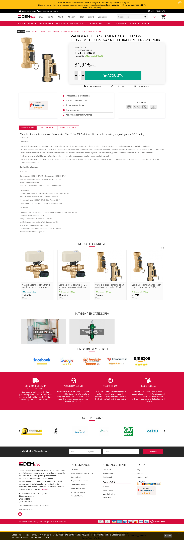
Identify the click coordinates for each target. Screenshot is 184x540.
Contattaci (107, 469)
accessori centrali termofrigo (92, 332)
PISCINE (132, 23)
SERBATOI (31, 23)
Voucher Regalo (142, 477)
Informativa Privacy (78, 488)
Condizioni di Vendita (78, 484)
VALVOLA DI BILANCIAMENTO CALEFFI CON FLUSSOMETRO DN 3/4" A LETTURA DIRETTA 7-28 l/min (66, 32)
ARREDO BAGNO (105, 23)
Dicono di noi (75, 477)
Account (106, 486)
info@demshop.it (27, 496)
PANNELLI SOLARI (61, 23)
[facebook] (20, 514)
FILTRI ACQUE (120, 23)
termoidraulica (43, 332)
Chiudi (168, 535)
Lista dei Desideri (109, 494)
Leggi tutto (45, 489)
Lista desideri (143, 86)
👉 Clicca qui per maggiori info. (133, 5)
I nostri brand (92, 418)
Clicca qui (46, 537)
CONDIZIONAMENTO (77, 23)
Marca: (76, 47)
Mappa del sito (108, 473)
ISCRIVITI (153, 451)
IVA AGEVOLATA (77, 496)
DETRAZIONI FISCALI (78, 492)
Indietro (22, 32)
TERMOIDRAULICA (45, 23)
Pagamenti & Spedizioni (79, 481)
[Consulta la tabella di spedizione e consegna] (102, 56)
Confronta (119, 86)
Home (28, 32)
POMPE (21, 23)
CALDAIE (92, 23)
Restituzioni (107, 477)
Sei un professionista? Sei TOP (82, 473)
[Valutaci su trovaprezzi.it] (38, 105)
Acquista (115, 75)
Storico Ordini (108, 490)
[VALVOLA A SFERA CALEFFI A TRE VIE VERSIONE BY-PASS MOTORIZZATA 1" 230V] (74, 266)
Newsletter (107, 498)
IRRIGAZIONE (143, 23)
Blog (138, 469)
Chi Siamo (74, 469)
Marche (139, 473)
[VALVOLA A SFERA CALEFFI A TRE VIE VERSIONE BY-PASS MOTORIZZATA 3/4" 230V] (37, 266)
